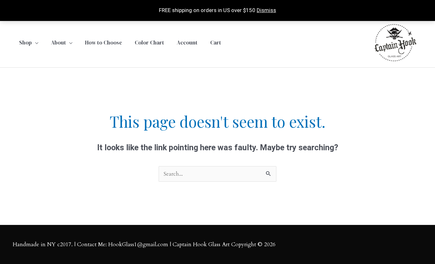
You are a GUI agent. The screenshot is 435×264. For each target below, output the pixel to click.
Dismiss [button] (266, 10)
